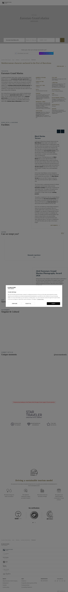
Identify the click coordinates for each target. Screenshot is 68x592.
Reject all (28, 303)
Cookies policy (40, 299)
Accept (53, 303)
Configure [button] (14, 303)
